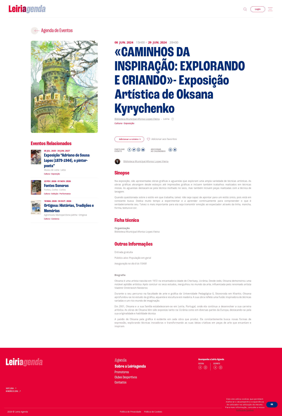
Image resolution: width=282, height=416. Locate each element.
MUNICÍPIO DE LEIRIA (12, 391)
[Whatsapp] (139, 150)
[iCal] (175, 150)
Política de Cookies (245, 410)
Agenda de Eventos (57, 30)
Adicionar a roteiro (129, 139)
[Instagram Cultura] (205, 368)
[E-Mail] (143, 150)
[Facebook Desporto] (215, 368)
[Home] (27, 9)
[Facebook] (129, 150)
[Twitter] (134, 150)
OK (272, 404)
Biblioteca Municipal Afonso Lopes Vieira (137, 119)
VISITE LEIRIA (10, 389)
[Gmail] (170, 150)
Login (258, 9)
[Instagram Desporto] (221, 368)
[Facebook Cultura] (200, 368)
